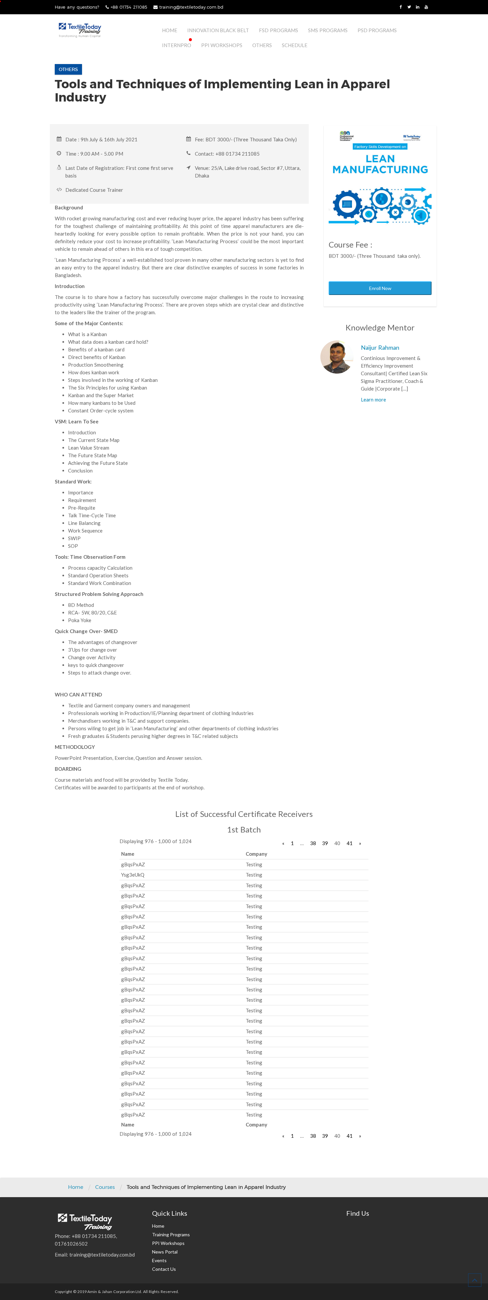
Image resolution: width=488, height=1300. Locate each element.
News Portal (165, 1252)
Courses (105, 1187)
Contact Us (164, 1269)
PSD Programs (377, 30)
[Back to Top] (474, 1280)
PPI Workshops (222, 45)
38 (313, 843)
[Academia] (80, 30)
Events (159, 1260)
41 (350, 843)
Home (169, 30)
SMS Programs (328, 30)
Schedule (294, 45)
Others (262, 45)
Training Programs (171, 1234)
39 (325, 843)
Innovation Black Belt (218, 30)
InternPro (176, 45)
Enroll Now (380, 288)
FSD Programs (278, 30)
